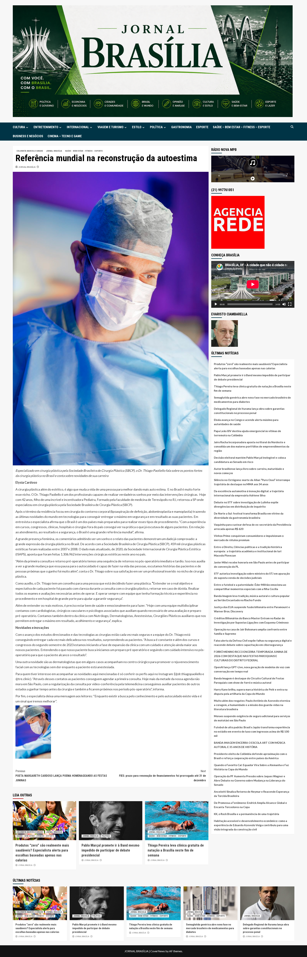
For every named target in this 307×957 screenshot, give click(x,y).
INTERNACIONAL (78, 127)
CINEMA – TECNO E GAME (65, 136)
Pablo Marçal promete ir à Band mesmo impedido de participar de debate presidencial (110, 850)
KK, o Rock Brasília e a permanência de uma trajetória (246, 814)
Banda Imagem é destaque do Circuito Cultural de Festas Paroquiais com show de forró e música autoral (249, 680)
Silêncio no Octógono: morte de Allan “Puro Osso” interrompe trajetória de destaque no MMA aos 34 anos (252, 482)
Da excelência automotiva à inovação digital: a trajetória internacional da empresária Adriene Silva (249, 493)
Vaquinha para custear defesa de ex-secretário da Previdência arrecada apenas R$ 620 (252, 526)
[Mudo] (284, 304)
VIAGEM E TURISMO (110, 127)
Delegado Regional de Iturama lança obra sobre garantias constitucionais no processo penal (249, 410)
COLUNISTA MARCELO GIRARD (30, 151)
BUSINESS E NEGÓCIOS (28, 136)
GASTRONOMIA (181, 127)
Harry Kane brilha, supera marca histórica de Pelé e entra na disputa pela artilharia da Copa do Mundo (250, 691)
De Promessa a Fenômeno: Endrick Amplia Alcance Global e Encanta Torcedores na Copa (250, 805)
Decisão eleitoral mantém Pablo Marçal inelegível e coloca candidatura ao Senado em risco (250, 459)
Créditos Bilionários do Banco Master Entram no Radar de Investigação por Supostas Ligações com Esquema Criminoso (251, 620)
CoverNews (157, 951)
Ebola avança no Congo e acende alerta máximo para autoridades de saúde (246, 422)
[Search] (292, 127)
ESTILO (136, 127)
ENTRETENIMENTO (46, 127)
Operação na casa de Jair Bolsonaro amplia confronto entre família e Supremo (250, 631)
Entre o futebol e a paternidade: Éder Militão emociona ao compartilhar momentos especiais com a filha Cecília (250, 587)
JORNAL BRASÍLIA (54, 151)
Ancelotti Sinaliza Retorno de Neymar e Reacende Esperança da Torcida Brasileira (251, 793)
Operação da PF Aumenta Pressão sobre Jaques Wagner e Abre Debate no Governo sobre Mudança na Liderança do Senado (249, 780)
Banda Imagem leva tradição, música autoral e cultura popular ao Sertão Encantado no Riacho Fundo (252, 598)
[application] (252, 284)
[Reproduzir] (216, 304)
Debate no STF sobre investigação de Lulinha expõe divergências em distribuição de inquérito (246, 504)
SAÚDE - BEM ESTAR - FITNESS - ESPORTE (84, 151)
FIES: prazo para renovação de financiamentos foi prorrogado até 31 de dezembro (162, 775)
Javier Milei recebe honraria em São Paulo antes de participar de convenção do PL (251, 564)
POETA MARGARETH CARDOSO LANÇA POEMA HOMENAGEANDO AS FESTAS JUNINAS (61, 775)
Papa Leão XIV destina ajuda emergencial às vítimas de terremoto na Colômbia (247, 433)
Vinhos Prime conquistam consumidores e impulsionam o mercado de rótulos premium (249, 538)
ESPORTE (202, 127)
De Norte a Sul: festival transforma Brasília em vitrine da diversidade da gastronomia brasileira (248, 515)
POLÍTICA (156, 127)
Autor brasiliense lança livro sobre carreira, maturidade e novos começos (249, 471)
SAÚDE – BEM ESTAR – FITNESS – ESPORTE (241, 127)
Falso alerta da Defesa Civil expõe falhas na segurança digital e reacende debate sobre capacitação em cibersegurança (253, 642)
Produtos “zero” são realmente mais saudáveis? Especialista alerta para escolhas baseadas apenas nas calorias (250, 366)
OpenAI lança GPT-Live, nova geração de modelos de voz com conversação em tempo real (252, 669)
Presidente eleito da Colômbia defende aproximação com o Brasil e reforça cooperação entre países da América (250, 756)
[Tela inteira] (290, 304)
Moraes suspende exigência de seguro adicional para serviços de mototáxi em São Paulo (252, 718)
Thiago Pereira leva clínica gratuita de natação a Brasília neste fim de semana (176, 850)
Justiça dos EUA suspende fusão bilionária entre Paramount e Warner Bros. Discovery (252, 609)
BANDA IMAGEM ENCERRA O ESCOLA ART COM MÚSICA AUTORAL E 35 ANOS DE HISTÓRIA (249, 745)
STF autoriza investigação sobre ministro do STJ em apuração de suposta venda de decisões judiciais (252, 575)
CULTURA (19, 127)
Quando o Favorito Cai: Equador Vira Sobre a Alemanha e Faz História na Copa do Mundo (251, 767)
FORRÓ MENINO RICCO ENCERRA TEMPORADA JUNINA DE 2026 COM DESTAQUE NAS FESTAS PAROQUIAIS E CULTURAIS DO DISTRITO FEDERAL (250, 656)
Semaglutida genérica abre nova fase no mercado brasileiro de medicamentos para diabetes (252, 399)
